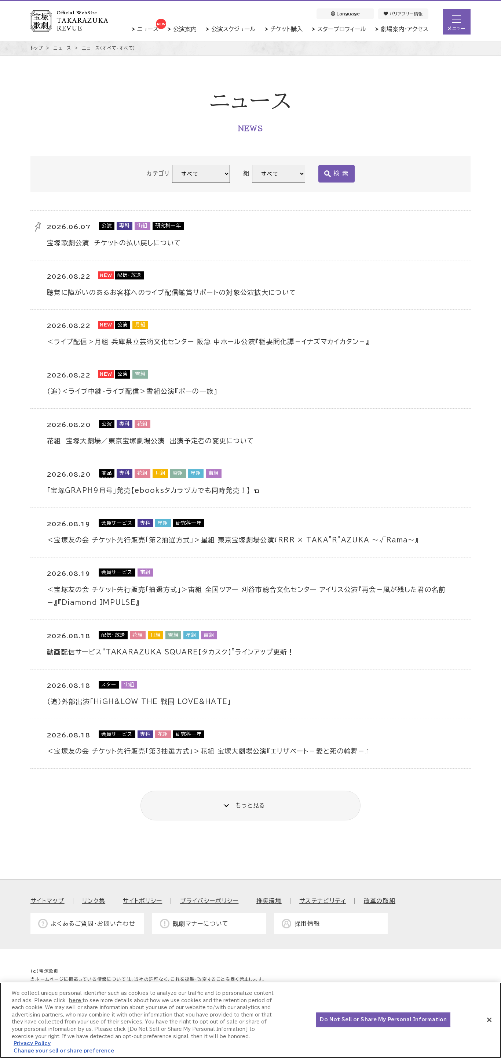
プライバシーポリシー (209, 901)
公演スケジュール (233, 29)
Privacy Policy (32, 1043)
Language (347, 13)
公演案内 (185, 29)
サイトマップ (47, 901)
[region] (250, 1020)
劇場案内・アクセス (404, 29)
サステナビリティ (322, 901)
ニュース (147, 29)
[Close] (489, 1020)
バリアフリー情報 (405, 13)
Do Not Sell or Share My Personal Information (383, 1019)
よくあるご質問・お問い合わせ (93, 924)
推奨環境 (269, 901)
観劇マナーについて (201, 924)
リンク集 (93, 901)
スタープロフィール (341, 29)
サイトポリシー (142, 901)
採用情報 (307, 924)
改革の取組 (379, 901)
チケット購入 (286, 29)
